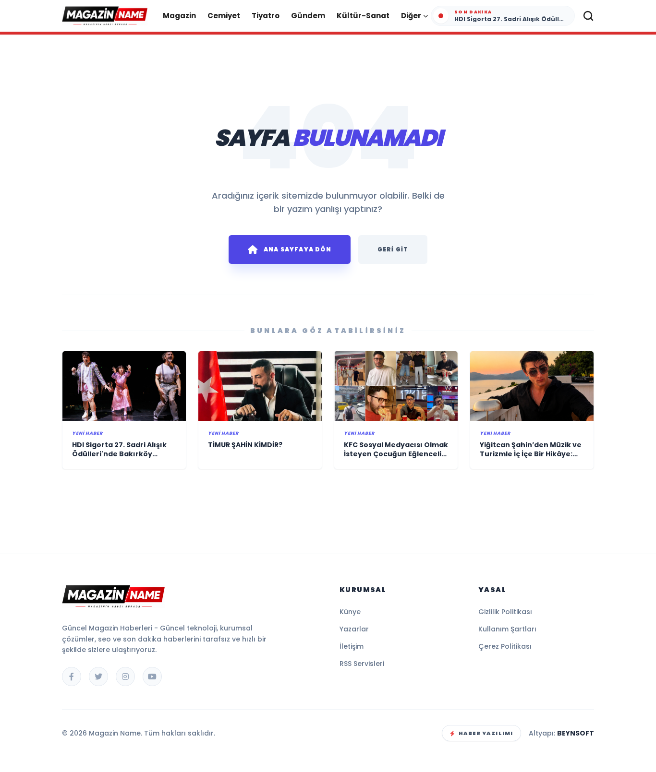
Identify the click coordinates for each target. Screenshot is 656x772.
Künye (350, 612)
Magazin (179, 16)
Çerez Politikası (505, 646)
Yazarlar (354, 629)
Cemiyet (223, 16)
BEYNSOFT (575, 733)
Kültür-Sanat (363, 16)
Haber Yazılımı (486, 733)
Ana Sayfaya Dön (297, 249)
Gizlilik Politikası (505, 612)
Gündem (308, 16)
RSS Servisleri (362, 663)
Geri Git (393, 249)
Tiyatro (265, 16)
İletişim (352, 646)
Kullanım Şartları (507, 629)
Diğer (411, 16)
